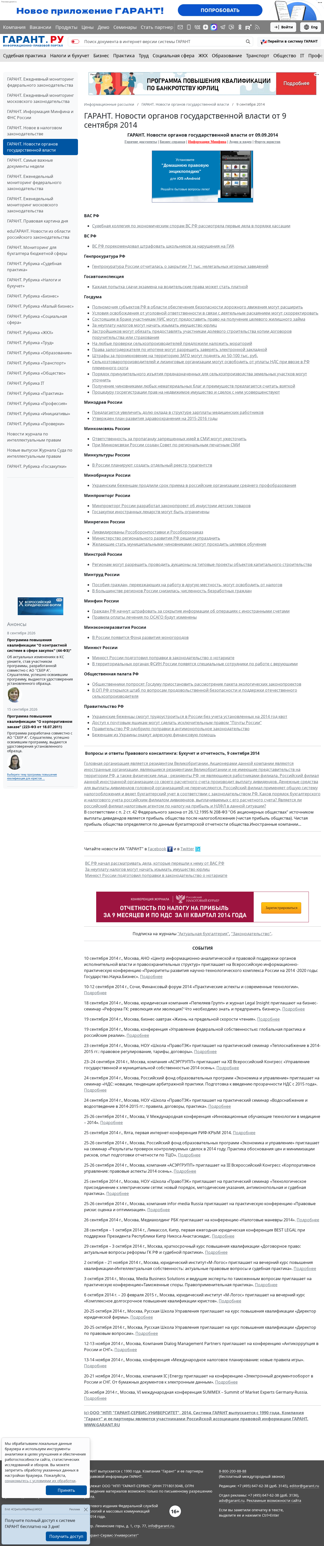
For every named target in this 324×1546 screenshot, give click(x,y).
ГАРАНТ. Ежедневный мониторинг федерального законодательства (40, 82)
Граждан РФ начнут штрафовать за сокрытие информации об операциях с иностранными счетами (191, 611)
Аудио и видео (240, 142)
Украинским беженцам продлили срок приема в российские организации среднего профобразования (194, 485)
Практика (124, 55)
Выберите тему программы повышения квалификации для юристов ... (32, 776)
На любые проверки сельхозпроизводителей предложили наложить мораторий (172, 343)
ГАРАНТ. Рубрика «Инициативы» (38, 413)
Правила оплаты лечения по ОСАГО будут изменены (144, 617)
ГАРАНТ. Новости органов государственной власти (32, 147)
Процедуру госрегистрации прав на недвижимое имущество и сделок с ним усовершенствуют (186, 392)
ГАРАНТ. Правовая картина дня (37, 221)
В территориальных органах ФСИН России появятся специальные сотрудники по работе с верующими (195, 664)
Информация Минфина (207, 142)
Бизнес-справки (172, 142)
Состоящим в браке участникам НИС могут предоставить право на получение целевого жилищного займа (198, 319)
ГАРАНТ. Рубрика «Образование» (39, 353)
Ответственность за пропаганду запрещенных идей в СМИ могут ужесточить (169, 438)
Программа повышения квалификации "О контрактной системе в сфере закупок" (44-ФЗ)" (39, 645)
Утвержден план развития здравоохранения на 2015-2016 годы (154, 418)
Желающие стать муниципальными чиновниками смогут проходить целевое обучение (179, 544)
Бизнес (101, 55)
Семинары (125, 27)
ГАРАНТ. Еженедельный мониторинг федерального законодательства (34, 182)
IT (302, 55)
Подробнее (151, 976)
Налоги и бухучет (69, 55)
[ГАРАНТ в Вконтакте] (197, 27)
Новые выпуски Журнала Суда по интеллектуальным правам (39, 453)
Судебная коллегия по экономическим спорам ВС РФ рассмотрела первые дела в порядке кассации (191, 226)
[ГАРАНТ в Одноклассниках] (240, 27)
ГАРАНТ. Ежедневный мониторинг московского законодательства (40, 98)
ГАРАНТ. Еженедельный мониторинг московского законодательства (32, 205)
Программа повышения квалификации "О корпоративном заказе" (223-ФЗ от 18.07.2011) (39, 721)
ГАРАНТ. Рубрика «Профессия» (37, 403)
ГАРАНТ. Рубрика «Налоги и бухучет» (34, 283)
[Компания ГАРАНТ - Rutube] (249, 27)
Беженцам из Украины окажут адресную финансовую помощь (154, 735)
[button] (289, 41)
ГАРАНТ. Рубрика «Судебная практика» (34, 266)
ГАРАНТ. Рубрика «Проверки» (36, 424)
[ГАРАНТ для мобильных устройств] (189, 27)
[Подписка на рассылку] (180, 27)
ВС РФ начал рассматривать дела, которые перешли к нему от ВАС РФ (154, 863)
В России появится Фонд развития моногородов (140, 637)
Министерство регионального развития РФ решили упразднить (156, 538)
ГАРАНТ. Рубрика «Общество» (36, 373)
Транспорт (257, 55)
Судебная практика (24, 55)
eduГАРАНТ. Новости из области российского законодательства (38, 234)
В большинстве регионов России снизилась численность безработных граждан (172, 591)
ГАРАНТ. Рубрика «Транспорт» (36, 363)
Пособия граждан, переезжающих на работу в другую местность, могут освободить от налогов (187, 584)
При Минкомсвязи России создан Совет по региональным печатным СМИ (166, 445)
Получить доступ (66, 1536)
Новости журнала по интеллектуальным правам (34, 437)
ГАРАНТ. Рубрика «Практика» (35, 393)
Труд (144, 55)
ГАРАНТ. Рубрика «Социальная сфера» (37, 319)
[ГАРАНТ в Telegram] (223, 27)
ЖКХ (203, 55)
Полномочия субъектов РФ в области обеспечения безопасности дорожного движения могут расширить (197, 307)
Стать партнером (160, 27)
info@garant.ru (161, 1525)
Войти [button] (287, 27)
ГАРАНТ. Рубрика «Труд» (30, 342)
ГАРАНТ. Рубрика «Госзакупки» (37, 466)
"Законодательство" (251, 933)
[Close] (85, 1509)
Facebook (157, 849)
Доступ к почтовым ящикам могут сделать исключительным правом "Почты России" (177, 722)
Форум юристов (267, 142)
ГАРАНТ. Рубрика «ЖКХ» (30, 332)
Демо (103, 27)
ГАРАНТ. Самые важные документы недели (30, 163)
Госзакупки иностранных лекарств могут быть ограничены (150, 511)
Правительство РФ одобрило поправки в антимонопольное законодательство (171, 728)
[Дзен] (205, 27)
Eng (314, 27)
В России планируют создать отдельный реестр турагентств (152, 465)
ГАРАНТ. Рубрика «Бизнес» (33, 296)
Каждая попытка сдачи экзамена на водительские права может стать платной (170, 286)
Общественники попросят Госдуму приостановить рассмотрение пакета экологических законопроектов (196, 684)
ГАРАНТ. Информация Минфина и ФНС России (40, 114)
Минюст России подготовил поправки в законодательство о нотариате (163, 657)
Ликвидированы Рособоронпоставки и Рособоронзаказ (147, 532)
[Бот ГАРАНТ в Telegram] (231, 27)
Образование (227, 55)
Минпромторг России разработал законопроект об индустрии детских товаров (171, 505)
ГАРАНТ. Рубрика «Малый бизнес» (40, 306)
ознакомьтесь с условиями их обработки (40, 1480)
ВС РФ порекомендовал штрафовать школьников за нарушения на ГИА (163, 246)
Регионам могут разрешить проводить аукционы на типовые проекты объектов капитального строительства (202, 564)
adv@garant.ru (232, 1500)
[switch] (75, 42)
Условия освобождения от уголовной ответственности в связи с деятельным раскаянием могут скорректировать (205, 313)
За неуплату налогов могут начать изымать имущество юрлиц (154, 325)
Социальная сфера (173, 55)
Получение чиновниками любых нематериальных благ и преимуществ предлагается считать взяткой (193, 386)
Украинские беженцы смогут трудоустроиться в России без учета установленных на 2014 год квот (189, 716)
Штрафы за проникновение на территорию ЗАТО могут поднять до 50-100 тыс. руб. (175, 355)
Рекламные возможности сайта (274, 1500)
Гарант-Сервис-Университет (112, 1535)
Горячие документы (141, 142)
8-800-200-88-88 (232, 1471)
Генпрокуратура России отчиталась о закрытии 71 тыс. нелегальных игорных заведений (180, 266)
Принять (66, 1490)
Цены (88, 27)
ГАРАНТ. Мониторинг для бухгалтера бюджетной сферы (37, 250)
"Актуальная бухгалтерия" (203, 933)
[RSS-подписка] (257, 27)
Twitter (187, 849)
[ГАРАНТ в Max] (214, 27)
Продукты (66, 27)
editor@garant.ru (304, 1485)
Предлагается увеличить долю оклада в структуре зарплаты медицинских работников (178, 412)
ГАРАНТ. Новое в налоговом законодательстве (34, 131)
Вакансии (40, 27)
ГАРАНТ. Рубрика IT (25, 383)
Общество (284, 55)
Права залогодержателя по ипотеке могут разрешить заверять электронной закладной (179, 349)
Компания (14, 27)
